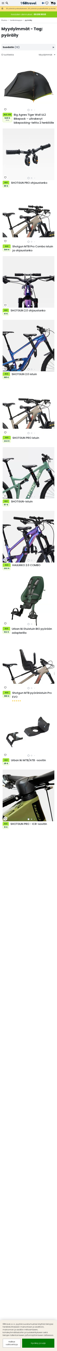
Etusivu (4, 20)
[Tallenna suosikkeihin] (5, 109)
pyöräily (28, 20)
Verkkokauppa (16, 20)
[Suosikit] (48, 3)
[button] (29, 110)
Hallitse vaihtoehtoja (12, 1343)
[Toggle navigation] (3, 3)
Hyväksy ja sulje (38, 1343)
